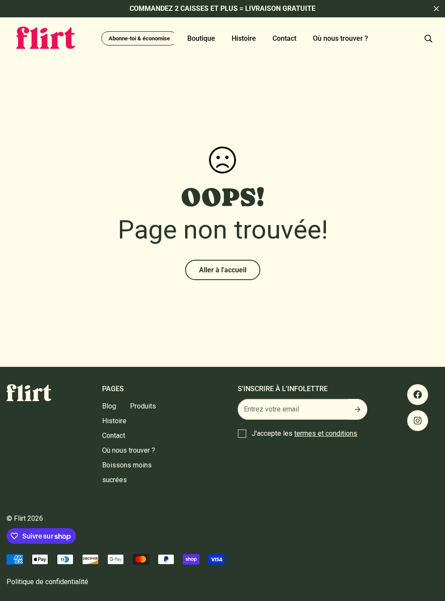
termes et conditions (325, 433)
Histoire (244, 38)
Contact (284, 38)
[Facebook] (417, 394)
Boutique (201, 38)
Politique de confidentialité (47, 582)
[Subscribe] (357, 409)
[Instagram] (417, 420)
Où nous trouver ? (340, 38)
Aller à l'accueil (222, 270)
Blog (109, 406)
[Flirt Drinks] (46, 38)
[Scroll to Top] (428, 554)
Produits (143, 406)
